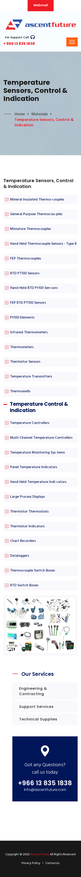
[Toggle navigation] (72, 41)
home (20, 114)
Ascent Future (39, 854)
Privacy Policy (31, 863)
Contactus (52, 863)
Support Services (36, 706)
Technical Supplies (38, 719)
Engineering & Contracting (33, 691)
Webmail (40, 5)
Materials (39, 114)
